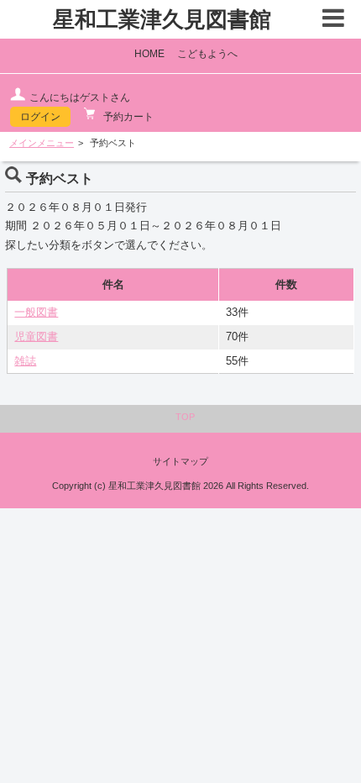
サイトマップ (180, 461)
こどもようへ (207, 54)
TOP (185, 417)
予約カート (127, 117)
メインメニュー (41, 143)
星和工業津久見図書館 (162, 19)
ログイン (40, 117)
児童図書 (36, 337)
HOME (149, 54)
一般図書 (36, 312)
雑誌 (25, 361)
